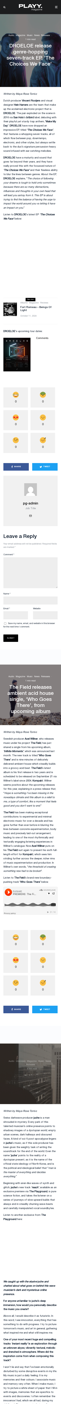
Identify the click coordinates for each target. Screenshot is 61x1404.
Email (6, 609)
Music (30, 35)
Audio (11, 35)
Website (36, 609)
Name (7, 594)
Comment (8, 555)
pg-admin (30, 503)
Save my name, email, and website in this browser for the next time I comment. (29, 625)
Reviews (44, 303)
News (36, 35)
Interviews (20, 1060)
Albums (23, 303)
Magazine (20, 35)
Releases (45, 35)
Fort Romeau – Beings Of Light (36, 309)
